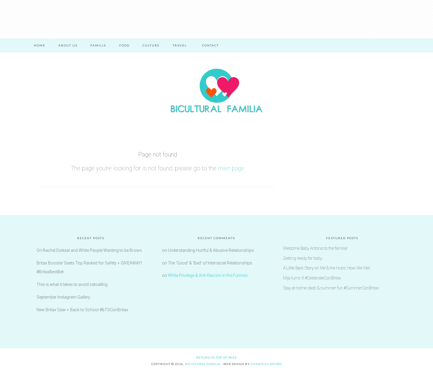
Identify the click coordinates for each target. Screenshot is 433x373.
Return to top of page (216, 357)
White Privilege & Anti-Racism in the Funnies (208, 275)
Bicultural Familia (216, 91)
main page (231, 168)
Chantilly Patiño (266, 364)
